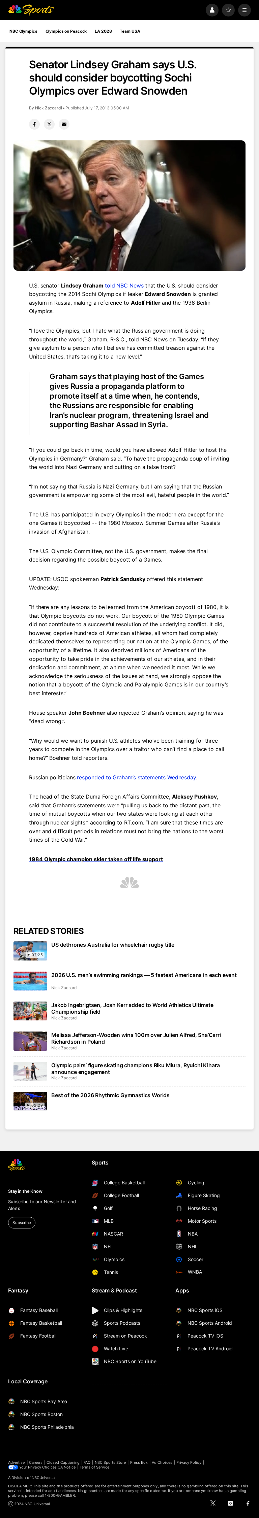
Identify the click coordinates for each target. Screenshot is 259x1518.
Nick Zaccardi (48, 107)
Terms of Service (94, 1467)
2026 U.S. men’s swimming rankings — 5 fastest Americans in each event (144, 975)
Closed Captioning (63, 1462)
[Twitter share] (49, 124)
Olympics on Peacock (66, 31)
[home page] (31, 10)
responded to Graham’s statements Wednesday (136, 777)
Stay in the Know (25, 1191)
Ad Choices (162, 1462)
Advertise (16, 1462)
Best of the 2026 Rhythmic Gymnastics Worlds (110, 1095)
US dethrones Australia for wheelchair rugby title (112, 944)
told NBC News (124, 285)
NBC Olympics (23, 31)
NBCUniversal (44, 1477)
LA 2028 (103, 31)
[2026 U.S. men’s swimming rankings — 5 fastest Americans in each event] (30, 981)
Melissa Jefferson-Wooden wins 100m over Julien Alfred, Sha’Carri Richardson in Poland (136, 1038)
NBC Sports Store (110, 1462)
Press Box (139, 1462)
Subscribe (21, 1222)
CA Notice (67, 1467)
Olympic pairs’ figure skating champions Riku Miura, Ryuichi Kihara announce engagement (135, 1068)
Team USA (130, 31)
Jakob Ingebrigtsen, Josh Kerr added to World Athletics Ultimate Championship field (132, 1008)
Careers (35, 1462)
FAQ (87, 1462)
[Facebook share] (34, 124)
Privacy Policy (188, 1462)
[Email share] (64, 124)
